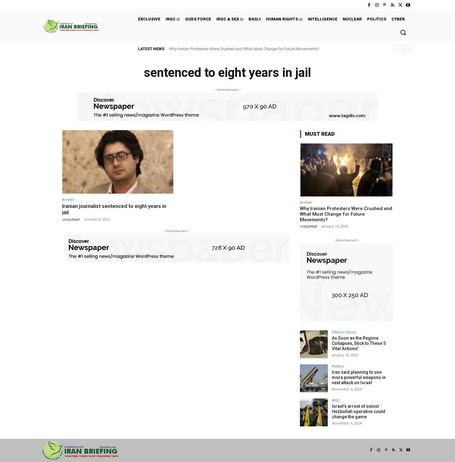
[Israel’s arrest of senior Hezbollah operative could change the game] (314, 412)
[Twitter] (400, 5)
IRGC (336, 400)
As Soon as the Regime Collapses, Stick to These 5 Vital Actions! (359, 343)
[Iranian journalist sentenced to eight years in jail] (117, 162)
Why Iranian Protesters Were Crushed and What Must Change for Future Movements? (244, 48)
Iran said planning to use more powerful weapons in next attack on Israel (359, 377)
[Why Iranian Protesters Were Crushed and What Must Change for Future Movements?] (346, 169)
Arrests (68, 199)
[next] (408, 49)
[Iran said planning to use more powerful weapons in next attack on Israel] (314, 378)
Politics (338, 366)
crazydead (71, 219)
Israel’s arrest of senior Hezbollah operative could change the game (358, 411)
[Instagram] (377, 5)
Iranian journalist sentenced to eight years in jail (114, 209)
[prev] (398, 49)
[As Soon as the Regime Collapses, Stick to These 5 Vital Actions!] (314, 344)
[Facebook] (369, 5)
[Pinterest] (384, 5)
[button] (403, 32)
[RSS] (392, 5)
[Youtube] (408, 5)
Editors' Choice (344, 332)
